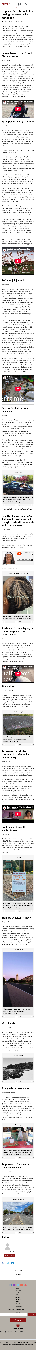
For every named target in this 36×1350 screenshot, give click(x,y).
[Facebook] (3, 1263)
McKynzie (19, 92)
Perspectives (18, 1299)
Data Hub (18, 1290)
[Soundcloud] (25, 1285)
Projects (18, 1301)
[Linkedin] (12, 1263)
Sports (18, 1293)
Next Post (18, 1274)
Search (18, 1312)
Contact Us (18, 1306)
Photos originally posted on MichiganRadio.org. (17, 509)
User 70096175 (5, 568)
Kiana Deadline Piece (13, 568)
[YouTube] (21, 1285)
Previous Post (18, 1270)
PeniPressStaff (9, 1251)
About (18, 1304)
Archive (18, 1320)
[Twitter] (7, 1263)
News (18, 1288)
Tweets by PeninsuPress (16, 1309)
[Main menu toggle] (32, 5)
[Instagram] (14, 1285)
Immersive (18, 1297)
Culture (18, 1295)
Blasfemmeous (6, 85)
